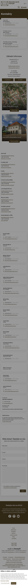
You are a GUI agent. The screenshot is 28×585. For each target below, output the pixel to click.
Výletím (13, 533)
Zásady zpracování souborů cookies (14, 560)
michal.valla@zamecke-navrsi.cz (11, 304)
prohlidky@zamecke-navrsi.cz (8, 182)
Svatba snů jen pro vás (6, 176)
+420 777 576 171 (11, 389)
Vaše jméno (4, 445)
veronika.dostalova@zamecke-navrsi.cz (12, 347)
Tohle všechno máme (6, 211)
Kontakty (14, 538)
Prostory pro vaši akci (6, 167)
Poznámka (4, 465)
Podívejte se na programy (7, 202)
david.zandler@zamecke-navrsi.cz (11, 238)
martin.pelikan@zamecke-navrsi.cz (11, 315)
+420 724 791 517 (11, 291)
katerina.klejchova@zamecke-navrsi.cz (12, 293)
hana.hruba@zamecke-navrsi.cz (11, 380)
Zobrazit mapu (14, 110)
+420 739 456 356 (11, 34)
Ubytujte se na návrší (6, 158)
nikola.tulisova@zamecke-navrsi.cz (11, 35)
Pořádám (13, 531)
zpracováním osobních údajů (10, 487)
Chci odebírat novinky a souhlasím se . (11, 487)
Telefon (4, 459)
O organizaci (10, 557)
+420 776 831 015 (11, 378)
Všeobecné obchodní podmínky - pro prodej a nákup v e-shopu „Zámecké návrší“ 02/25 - (14, 566)
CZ (24, 3)
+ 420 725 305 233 (12, 335)
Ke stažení (20, 79)
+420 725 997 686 (11, 346)
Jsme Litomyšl (13, 535)
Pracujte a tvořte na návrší (7, 194)
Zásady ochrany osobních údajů (18, 559)
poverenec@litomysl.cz (8, 403)
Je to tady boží (4, 220)
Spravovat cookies (5, 580)
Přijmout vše (13, 583)
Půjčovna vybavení (7, 559)
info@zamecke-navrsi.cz (14, 66)
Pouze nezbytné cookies (5, 583)
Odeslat (23, 491)
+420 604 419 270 (11, 358)
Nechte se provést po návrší (7, 185)
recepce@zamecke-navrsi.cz (10, 24)
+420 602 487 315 (11, 302)
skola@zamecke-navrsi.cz (7, 199)
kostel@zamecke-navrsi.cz (7, 217)
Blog (13, 537)
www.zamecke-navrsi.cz (14, 67)
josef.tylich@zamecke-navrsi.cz (10, 326)
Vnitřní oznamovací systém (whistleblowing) (14, 564)
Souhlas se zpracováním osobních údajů (14, 562)
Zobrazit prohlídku (14, 141)
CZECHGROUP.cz (22, 552)
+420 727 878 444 (11, 44)
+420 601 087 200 (11, 313)
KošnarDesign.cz (11, 552)
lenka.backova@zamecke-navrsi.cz (11, 271)
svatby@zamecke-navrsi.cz (7, 173)
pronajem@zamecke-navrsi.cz (8, 164)
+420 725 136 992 (11, 324)
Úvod (13, 528)
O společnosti (8, 79)
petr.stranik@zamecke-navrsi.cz (10, 336)
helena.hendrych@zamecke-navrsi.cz (11, 46)
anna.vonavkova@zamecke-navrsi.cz (12, 391)
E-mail (4, 452)
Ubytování (13, 530)
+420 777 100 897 (11, 237)
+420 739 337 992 (11, 23)
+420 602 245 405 (5, 174)
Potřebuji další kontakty (6, 421)
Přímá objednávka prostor (20, 557)
